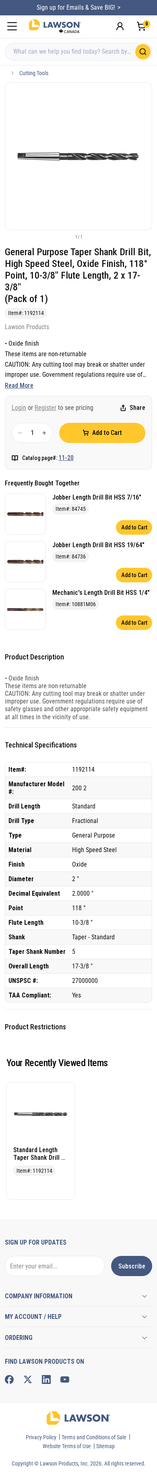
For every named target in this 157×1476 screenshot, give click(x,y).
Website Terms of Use (67, 1446)
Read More (19, 385)
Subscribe (131, 1266)
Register (45, 408)
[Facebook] (9, 1379)
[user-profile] (120, 26)
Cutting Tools (33, 73)
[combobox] (78, 52)
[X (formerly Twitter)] (27, 1379)
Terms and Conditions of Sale (94, 1437)
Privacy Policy (41, 1437)
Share (137, 408)
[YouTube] (64, 1379)
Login (19, 408)
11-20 (66, 458)
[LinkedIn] (46, 1379)
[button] (65, 236)
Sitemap (105, 1446)
